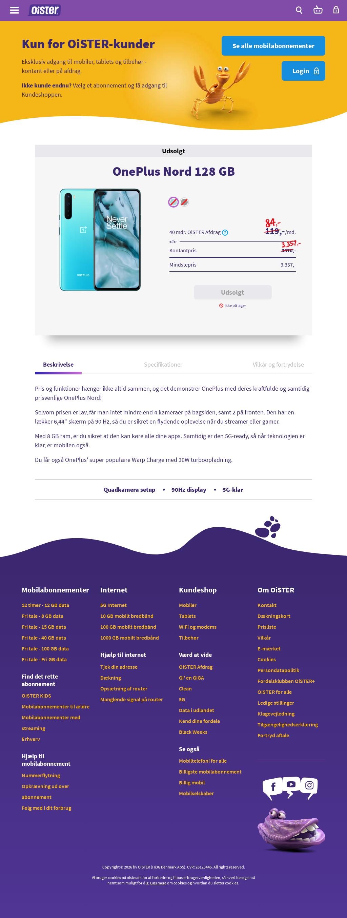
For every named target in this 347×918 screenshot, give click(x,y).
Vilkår (264, 637)
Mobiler (188, 605)
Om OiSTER (276, 589)
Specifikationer (163, 364)
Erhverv (31, 739)
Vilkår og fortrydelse (278, 364)
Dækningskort (274, 615)
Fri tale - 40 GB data (44, 637)
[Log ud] (336, 12)
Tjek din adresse (119, 666)
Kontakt (267, 605)
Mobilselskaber (196, 793)
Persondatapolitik (278, 670)
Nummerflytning (41, 775)
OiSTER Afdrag (195, 666)
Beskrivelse (58, 364)
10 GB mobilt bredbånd (127, 615)
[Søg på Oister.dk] (299, 10)
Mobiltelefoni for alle (203, 760)
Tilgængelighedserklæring (288, 724)
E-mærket (269, 648)
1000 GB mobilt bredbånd (129, 637)
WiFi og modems (198, 626)
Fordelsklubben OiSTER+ (286, 681)
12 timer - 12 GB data (45, 605)
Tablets (187, 615)
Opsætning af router (123, 688)
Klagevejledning (276, 713)
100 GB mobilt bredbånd (128, 626)
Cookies (267, 659)
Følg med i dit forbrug (46, 807)
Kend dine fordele (199, 721)
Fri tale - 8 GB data (42, 615)
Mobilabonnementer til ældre (55, 706)
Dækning (110, 677)
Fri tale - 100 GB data (45, 648)
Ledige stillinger (276, 702)
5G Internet (113, 605)
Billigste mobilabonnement (210, 771)
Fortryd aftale (273, 735)
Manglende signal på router (131, 699)
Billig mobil (192, 782)
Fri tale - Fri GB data (44, 659)
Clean (185, 688)
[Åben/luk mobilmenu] (14, 11)
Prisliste (267, 626)
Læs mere (158, 882)
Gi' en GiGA (191, 677)
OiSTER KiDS (36, 695)
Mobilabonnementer (55, 589)
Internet (113, 589)
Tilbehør (189, 637)
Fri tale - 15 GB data (44, 626)
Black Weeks (193, 731)
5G (182, 699)
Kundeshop (198, 589)
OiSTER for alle (275, 691)
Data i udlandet (196, 710)
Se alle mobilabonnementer (273, 45)
